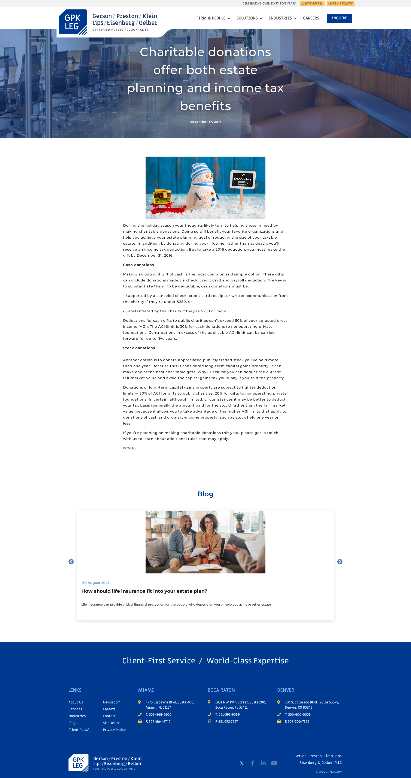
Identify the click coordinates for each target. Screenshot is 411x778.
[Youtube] (274, 763)
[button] (71, 561)
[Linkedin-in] (263, 763)
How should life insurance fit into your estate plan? (144, 591)
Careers (311, 18)
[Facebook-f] (252, 763)
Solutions (247, 18)
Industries (280, 18)
